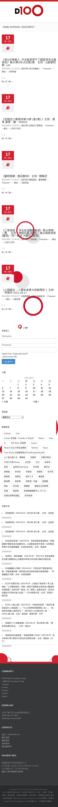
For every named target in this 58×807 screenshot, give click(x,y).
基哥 (6, 467)
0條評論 (12, 71)
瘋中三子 (29, 476)
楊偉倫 (7, 476)
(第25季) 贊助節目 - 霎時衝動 (33, 180)
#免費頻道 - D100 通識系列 (33, 296)
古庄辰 (28, 462)
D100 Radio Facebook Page (14, 678)
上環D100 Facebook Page (13, 681)
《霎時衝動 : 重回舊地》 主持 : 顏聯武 (24, 176)
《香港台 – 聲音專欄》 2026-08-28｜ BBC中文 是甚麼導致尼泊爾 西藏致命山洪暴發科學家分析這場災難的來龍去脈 (28, 557)
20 (3, 395)
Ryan (45, 448)
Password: (6, 345)
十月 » (36, 402)
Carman (7, 433)
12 (50, 388)
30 (26, 398)
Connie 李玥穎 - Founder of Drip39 (18, 438)
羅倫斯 (41, 476)
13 (3, 391)
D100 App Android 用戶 (12, 718)
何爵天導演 (46, 457)
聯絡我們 (6, 741)
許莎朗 (16, 486)
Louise (34, 443)
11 (42, 388)
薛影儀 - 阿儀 (31, 481)
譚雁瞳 (27, 486)
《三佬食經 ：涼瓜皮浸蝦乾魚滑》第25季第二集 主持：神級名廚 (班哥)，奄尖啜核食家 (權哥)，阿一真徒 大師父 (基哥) (29, 233)
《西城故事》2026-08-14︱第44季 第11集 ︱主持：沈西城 (29, 531)
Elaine (41, 438)
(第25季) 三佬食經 (29, 239)
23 (26, 395)
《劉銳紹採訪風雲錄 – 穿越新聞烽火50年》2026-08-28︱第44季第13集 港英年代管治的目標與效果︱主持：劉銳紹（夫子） (28, 638)
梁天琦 (50, 472)
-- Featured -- (46, 68)
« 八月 (5, 402)
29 (19, 398)
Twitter (4, 696)
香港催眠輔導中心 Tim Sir (35, 491)
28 (11, 398)
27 (3, 398)
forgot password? (20, 354)
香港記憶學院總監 (11, 495)
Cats (18, 433)
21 (11, 395)
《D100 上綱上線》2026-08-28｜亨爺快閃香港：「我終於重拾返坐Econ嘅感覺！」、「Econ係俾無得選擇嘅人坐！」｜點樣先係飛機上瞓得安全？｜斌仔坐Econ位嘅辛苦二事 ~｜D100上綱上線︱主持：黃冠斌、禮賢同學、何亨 (28, 609)
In (5, 443)
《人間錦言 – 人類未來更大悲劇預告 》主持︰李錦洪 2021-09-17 (28, 291)
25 (42, 395)
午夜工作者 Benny (12, 462)
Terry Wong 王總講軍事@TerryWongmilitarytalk (24, 452)
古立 (38, 462)
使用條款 (6, 743)
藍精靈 (45, 481)
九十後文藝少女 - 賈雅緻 (14, 457)
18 (42, 391)
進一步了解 (6, 82)
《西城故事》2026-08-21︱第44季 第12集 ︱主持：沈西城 (29, 522)
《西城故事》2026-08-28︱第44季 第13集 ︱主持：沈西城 (29, 513)
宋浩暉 (36, 467)
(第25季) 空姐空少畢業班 (32, 125)
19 (50, 391)
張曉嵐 (7, 472)
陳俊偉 (16, 491)
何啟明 (33, 457)
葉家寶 (18, 481)
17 (34, 391)
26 (50, 395)
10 (34, 388)
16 (26, 391)
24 (34, 395)
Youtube (5, 684)
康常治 (47, 467)
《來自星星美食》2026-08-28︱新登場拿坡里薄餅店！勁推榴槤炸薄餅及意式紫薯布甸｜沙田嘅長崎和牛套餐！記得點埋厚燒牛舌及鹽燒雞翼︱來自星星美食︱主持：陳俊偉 (28, 544)
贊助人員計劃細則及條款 (12, 772)
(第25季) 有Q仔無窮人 (30, 68)
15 (19, 391)
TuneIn (5, 693)
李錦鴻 (29, 472)
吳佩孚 (47, 462)
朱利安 (18, 472)
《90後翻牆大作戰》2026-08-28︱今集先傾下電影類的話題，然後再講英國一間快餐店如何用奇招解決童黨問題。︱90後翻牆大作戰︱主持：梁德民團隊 (28, 571)
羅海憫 (7, 481)
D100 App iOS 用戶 (10, 715)
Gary (51, 438)
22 (19, 395)
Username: (7, 336)
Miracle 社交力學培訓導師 (15, 448)
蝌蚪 (6, 486)
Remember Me (10, 357)
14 (11, 391)
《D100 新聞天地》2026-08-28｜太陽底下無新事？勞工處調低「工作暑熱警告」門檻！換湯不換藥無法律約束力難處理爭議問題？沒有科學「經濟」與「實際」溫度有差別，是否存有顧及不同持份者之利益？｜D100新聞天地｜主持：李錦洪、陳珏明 (28, 589)
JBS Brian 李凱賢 (18, 443)
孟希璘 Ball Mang (20, 467)
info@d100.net (13, 735)
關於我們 (6, 738)
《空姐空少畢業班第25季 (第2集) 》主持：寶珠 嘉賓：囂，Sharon (28, 120)
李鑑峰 (39, 472)
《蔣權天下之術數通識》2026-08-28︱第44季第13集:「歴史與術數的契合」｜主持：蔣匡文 (27, 624)
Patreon (5, 690)
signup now (6, 354)
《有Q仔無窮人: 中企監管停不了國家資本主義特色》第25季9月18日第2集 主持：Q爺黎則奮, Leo (29, 62)
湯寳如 (18, 476)
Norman (34, 448)
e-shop (5, 687)
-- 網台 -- (5, 128)
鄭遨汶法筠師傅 (41, 486)
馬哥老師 (28, 495)
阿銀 (6, 491)
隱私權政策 (6, 746)
